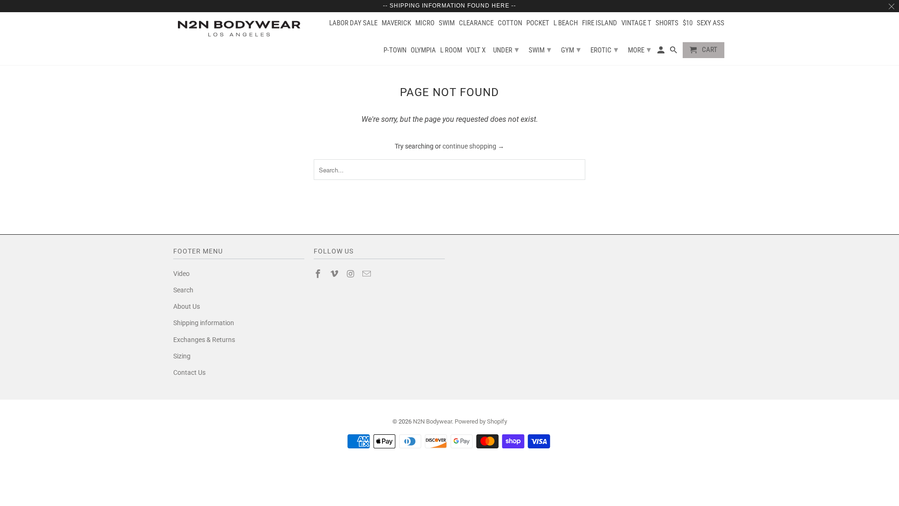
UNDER (506, 49)
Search (183, 290)
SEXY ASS (710, 23)
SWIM (447, 23)
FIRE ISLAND (599, 23)
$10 (688, 23)
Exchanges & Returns (204, 339)
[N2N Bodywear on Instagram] (351, 274)
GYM (571, 49)
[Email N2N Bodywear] (367, 274)
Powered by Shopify (481, 421)
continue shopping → (473, 146)
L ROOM (451, 50)
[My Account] (661, 52)
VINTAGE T (636, 23)
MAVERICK (396, 23)
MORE (639, 49)
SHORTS (667, 23)
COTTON (510, 23)
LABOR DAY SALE (353, 23)
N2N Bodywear (432, 421)
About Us (186, 306)
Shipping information (203, 323)
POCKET (537, 23)
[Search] (674, 52)
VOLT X (476, 50)
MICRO (425, 23)
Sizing (182, 356)
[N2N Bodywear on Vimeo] (335, 274)
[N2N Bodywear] (238, 28)
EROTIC (604, 49)
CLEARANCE (476, 23)
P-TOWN (394, 50)
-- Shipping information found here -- (449, 5)
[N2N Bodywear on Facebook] (319, 274)
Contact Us (189, 372)
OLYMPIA (423, 50)
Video (181, 273)
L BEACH (565, 23)
